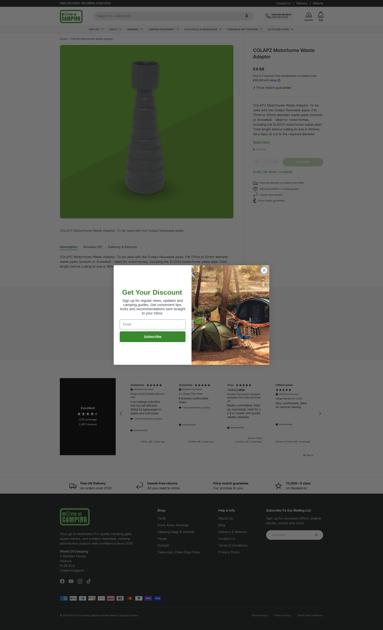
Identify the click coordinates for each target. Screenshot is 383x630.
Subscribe (152, 337)
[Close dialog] (264, 270)
